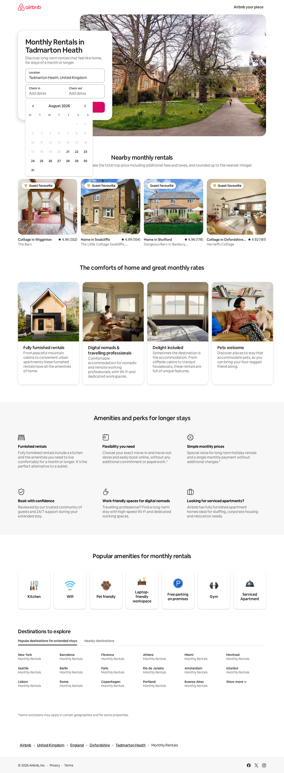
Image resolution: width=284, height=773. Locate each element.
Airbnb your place (248, 7)
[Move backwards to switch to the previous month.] (33, 106)
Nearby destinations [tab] (99, 641)
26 (50, 161)
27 (59, 161)
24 (33, 161)
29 (76, 161)
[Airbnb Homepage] (29, 7)
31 (32, 170)
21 (67, 152)
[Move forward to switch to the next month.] (85, 106)
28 (68, 161)
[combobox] (65, 77)
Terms (68, 765)
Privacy (55, 765)
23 (85, 152)
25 (41, 161)
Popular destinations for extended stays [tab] (47, 641)
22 (76, 152)
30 (85, 161)
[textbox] (45, 93)
